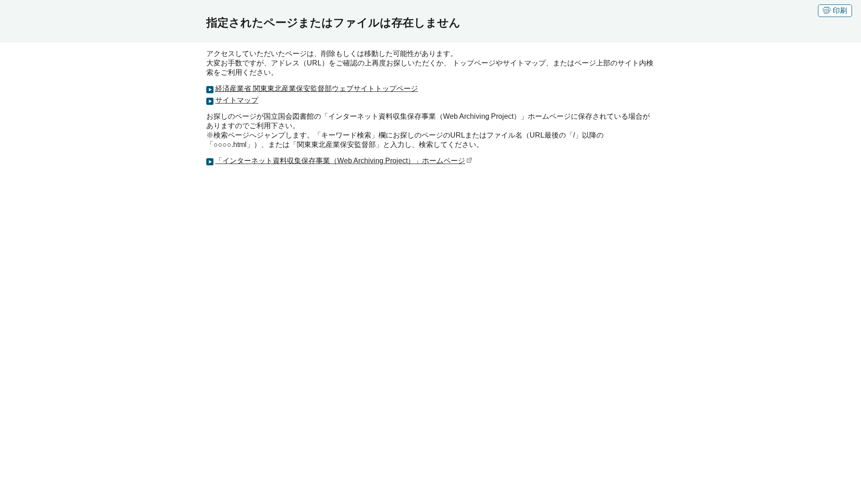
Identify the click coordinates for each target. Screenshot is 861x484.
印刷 (840, 10)
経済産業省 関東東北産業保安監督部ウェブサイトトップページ (316, 88)
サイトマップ (236, 100)
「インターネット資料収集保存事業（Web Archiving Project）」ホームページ (340, 160)
